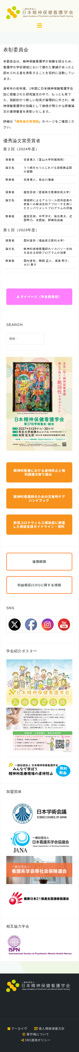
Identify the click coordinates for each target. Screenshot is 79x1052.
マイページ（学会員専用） (40, 296)
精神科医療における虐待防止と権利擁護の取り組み (39, 472)
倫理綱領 (39, 561)
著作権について (37, 1034)
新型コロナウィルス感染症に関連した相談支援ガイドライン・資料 (39, 524)
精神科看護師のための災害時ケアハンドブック (39, 498)
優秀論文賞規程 (27, 121)
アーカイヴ (19, 1028)
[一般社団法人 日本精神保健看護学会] (38, 985)
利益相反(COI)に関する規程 (39, 584)
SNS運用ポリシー (37, 1040)
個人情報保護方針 (51, 1028)
